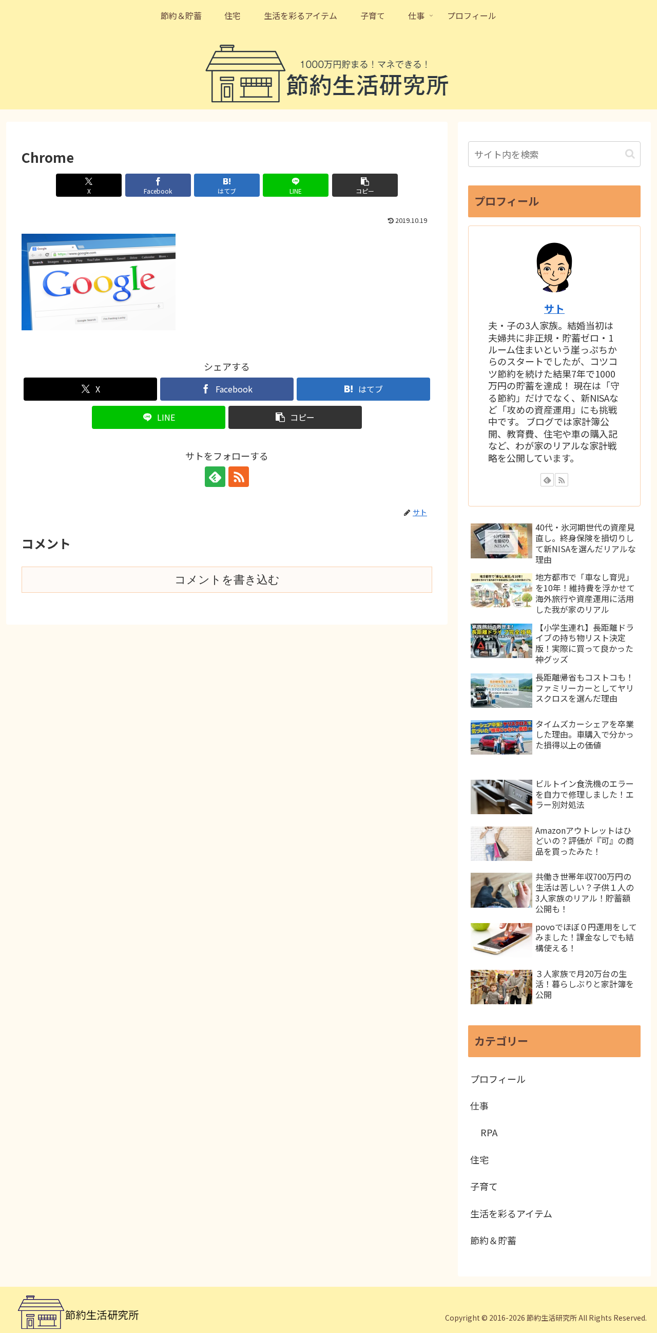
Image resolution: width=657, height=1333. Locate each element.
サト (554, 308)
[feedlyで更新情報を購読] (215, 476)
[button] (365, 185)
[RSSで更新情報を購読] (238, 476)
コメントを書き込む (227, 579)
